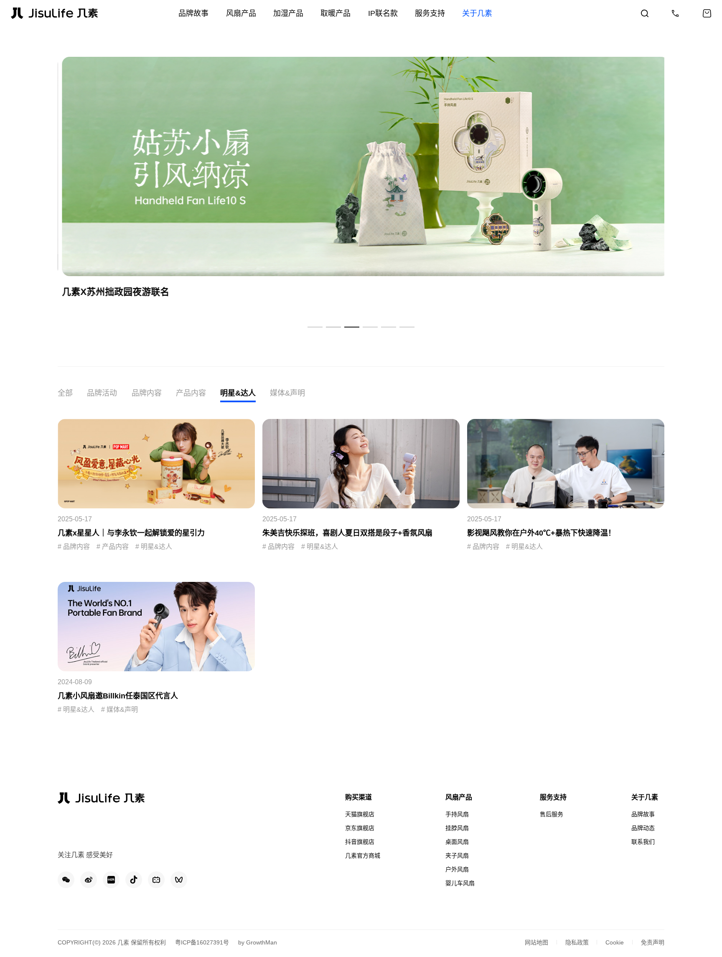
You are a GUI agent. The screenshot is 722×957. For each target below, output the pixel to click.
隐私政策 (577, 942)
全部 (65, 393)
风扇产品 (458, 797)
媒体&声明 (287, 393)
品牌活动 (102, 393)
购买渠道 (358, 797)
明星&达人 (238, 393)
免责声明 (652, 942)
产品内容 (191, 393)
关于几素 (644, 797)
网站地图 (536, 942)
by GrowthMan (257, 942)
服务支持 (553, 797)
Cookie (614, 942)
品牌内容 (147, 393)
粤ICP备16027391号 (202, 942)
